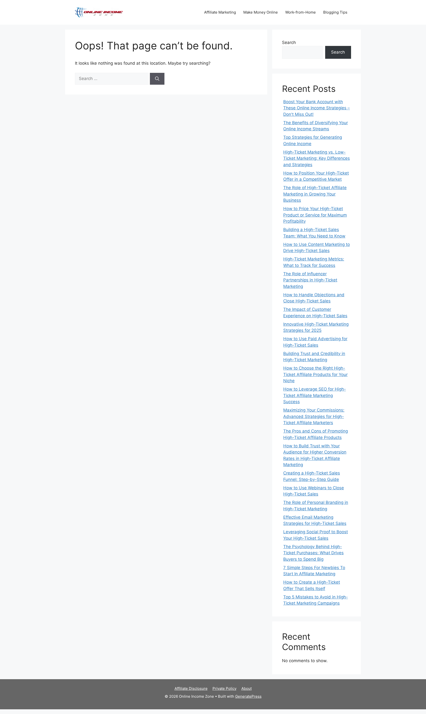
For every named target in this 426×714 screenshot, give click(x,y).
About (246, 688)
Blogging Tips (335, 12)
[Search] (157, 79)
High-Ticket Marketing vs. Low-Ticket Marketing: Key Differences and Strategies (316, 158)
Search (289, 42)
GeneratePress (248, 696)
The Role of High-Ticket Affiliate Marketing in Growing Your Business (315, 194)
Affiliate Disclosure (191, 688)
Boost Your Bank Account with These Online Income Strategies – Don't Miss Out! (316, 108)
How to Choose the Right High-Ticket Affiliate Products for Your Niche (315, 374)
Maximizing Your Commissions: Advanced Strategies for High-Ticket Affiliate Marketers (313, 416)
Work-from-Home (300, 12)
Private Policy (224, 688)
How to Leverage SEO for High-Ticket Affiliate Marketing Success (314, 395)
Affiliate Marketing (220, 12)
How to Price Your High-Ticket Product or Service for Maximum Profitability (315, 215)
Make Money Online (260, 12)
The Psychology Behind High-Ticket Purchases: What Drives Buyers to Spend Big (313, 553)
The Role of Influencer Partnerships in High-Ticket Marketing (310, 280)
